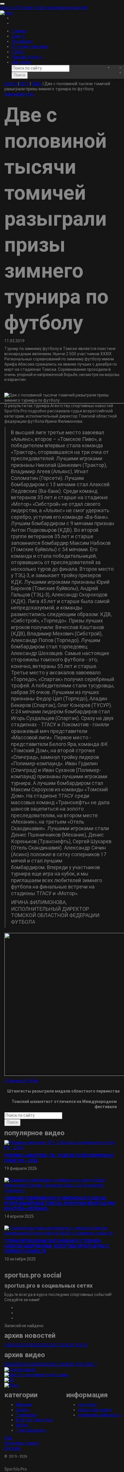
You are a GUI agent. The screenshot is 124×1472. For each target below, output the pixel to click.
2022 (45, 1345)
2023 (36, 1345)
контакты (87, 1404)
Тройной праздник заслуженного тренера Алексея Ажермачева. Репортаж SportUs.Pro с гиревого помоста (56, 1246)
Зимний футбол (19, 94)
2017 (92, 1364)
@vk (8, 1438)
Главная (19, 31)
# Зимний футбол (21, 1080)
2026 (9, 1345)
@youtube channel (21, 1443)
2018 (82, 1345)
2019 (73, 1345)
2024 (27, 1345)
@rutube (12, 1448)
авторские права (94, 1409)
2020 (64, 1345)
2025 (18, 1345)
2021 (55, 1345)
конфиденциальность (99, 1415)
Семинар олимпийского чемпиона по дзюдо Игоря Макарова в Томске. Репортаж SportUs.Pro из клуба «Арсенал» (59, 1203)
